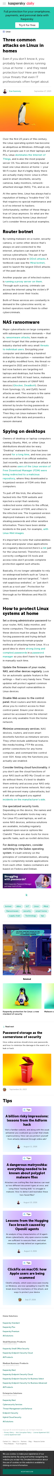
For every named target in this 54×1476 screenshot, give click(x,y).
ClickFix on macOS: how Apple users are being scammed (27, 1273)
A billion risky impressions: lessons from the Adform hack (27, 1120)
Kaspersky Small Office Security (16, 1349)
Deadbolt (29, 385)
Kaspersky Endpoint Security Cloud (18, 1353)
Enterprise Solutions (12, 1393)
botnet (8, 906)
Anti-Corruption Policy (23, 1432)
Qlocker (18, 385)
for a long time (20, 454)
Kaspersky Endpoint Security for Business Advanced (25, 1383)
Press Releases (9, 1444)
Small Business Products (14, 1342)
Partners (24, 1441)
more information (20, 1465)
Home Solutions (10, 1316)
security (27, 911)
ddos (18, 906)
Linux (8, 32)
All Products (8, 1357)
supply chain (14, 916)
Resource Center (39, 1441)
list (44, 547)
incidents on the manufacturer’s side (24, 799)
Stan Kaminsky (15, 91)
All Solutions (8, 1336)
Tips (28, 1110)
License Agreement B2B (12, 1435)
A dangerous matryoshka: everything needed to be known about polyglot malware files (27, 1171)
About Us (15, 1441)
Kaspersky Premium (11, 1331)
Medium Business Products (15, 1363)
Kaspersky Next (9, 1370)
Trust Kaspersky (21, 1444)
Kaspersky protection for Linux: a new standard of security (21, 1012)
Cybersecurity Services (12, 1404)
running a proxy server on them (23, 281)
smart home (41, 911)
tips (42, 916)
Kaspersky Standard (11, 1323)
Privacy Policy (9, 1432)
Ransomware (12, 911)
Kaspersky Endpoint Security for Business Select (23, 1379)
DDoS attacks (37, 258)
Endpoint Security (10, 1413)
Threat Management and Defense (17, 1409)
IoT (27, 906)
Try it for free (27, 25)
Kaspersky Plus (9, 1327)
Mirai (46, 906)
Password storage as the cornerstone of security (22, 1035)
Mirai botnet (37, 262)
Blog (30, 1441)
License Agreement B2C (41, 1432)
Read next (9, 1027)
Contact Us (7, 1441)
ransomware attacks (18, 337)
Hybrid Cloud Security (12, 1417)
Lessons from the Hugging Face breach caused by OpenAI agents (27, 1225)
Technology (30, 916)
